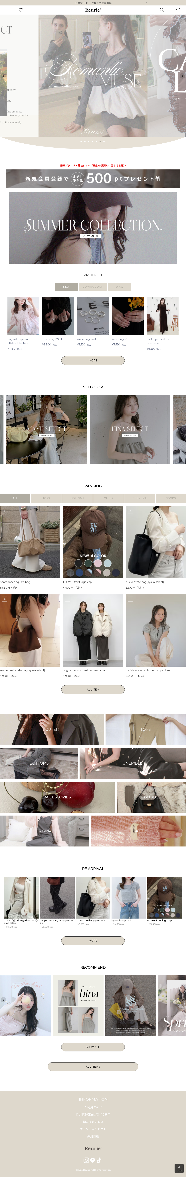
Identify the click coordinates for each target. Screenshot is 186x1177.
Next (146, 3)
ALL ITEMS (93, 1066)
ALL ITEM (93, 689)
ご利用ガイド (93, 1107)
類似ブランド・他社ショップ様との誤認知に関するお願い (93, 165)
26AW (119, 286)
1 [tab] (81, 141)
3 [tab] (89, 141)
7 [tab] (104, 141)
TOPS (46, 498)
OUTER (108, 498)
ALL (15, 498)
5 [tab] (96, 141)
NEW (66, 286)
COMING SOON (93, 286)
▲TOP (179, 1168)
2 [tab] (85, 141)
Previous (3, 76)
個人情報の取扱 (93, 1122)
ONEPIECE (139, 498)
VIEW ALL (93, 1047)
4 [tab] (93, 141)
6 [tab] (100, 141)
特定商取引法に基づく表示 (93, 1114)
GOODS (171, 498)
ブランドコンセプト (93, 1129)
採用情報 (93, 1136)
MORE (93, 360)
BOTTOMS (77, 498)
